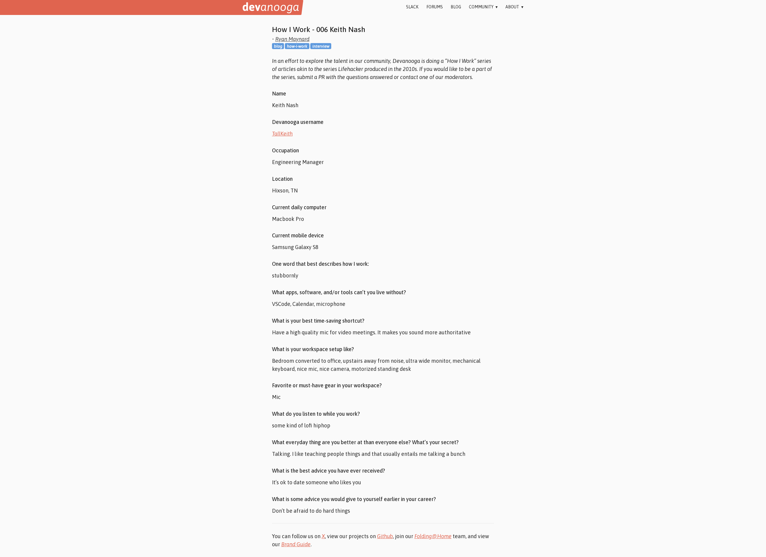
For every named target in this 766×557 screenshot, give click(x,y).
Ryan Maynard (292, 39)
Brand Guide (296, 544)
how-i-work (297, 46)
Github (385, 536)
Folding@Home (433, 536)
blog (278, 46)
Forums (434, 6)
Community (483, 6)
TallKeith (282, 133)
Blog (456, 6)
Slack (412, 6)
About (514, 6)
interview (320, 46)
